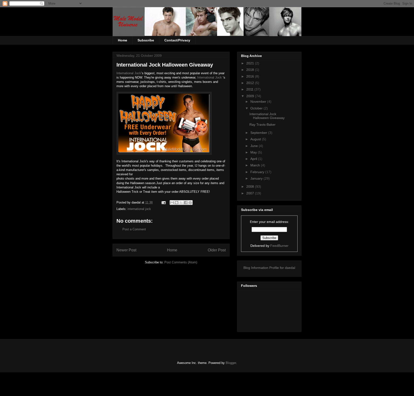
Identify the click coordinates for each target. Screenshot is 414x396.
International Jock (128, 73)
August (256, 139)
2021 (250, 63)
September (259, 133)
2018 (250, 70)
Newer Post (126, 250)
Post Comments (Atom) (180, 262)
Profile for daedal (282, 268)
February (257, 172)
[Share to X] (181, 202)
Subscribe (146, 40)
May (254, 152)
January (257, 178)
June (254, 146)
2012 (250, 83)
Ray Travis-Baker (262, 124)
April (254, 159)
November (258, 101)
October (257, 108)
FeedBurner (279, 246)
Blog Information (255, 268)
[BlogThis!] (176, 202)
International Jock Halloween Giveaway (267, 116)
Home (122, 40)
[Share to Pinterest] (190, 202)
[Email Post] (163, 202)
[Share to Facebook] (185, 202)
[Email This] (172, 202)
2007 (250, 193)
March (255, 165)
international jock (139, 209)
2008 (250, 186)
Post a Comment (134, 229)
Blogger (231, 363)
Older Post (217, 250)
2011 (250, 89)
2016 (250, 76)
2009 (250, 96)
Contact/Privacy (177, 40)
